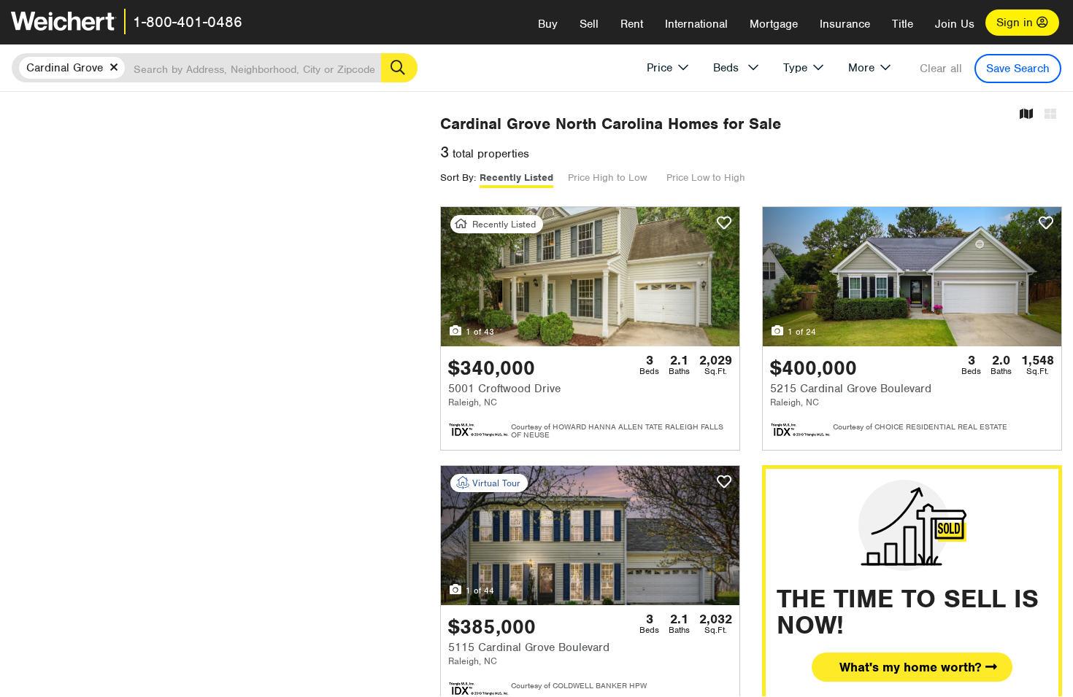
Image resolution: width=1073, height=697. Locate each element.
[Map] (1026, 115)
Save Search (1018, 68)
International (696, 24)
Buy (548, 24)
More (861, 68)
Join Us (954, 24)
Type (795, 68)
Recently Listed (516, 177)
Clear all (941, 68)
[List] (1050, 115)
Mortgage (774, 24)
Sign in (1016, 22)
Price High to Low (607, 177)
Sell (589, 24)
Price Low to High (705, 177)
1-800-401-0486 (187, 21)
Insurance (845, 24)
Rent (631, 24)
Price (659, 68)
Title (902, 24)
